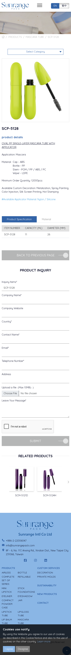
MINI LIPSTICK (7, 590)
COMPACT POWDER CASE (8, 604)
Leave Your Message (13, 400)
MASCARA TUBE (35, 37)
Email (5, 347)
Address (6, 374)
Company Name (11, 295)
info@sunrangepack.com (20, 545)
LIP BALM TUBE (7, 621)
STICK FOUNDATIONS (26, 590)
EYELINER (7, 596)
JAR (20, 600)
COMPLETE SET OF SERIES (8, 580)
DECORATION (45, 572)
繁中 (64, 5)
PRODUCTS (15, 37)
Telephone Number (12, 361)
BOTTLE (22, 572)
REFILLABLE (24, 576)
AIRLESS (6, 572)
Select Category (35, 51)
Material (46, 219)
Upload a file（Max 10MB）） (18, 387)
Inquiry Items (9, 282)
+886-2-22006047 (16, 540)
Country (6, 321)
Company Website (12, 308)
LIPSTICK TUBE (7, 613)
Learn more (43, 641)
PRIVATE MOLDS (46, 576)
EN (55, 5)
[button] (68, 482)
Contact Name (10, 334)
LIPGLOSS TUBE (23, 613)
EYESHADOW (25, 596)
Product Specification (19, 219)
